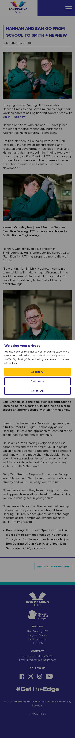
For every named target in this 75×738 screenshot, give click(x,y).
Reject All (37, 390)
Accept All (37, 371)
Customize (37, 381)
